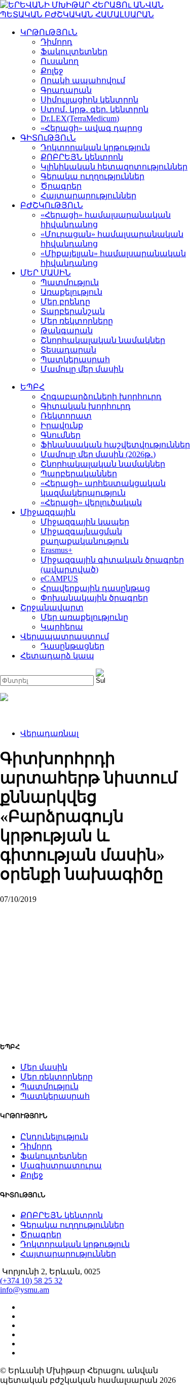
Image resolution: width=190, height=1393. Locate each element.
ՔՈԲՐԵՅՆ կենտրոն (82, 157)
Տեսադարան (68, 349)
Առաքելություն (71, 292)
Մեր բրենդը (65, 301)
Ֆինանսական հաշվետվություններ (115, 444)
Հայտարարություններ (88, 195)
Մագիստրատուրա (61, 1165)
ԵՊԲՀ (32, 386)
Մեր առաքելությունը (84, 617)
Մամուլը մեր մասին (82, 369)
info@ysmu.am (24, 1289)
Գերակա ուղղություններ (92, 176)
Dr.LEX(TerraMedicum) (80, 118)
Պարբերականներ (79, 473)
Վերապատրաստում (64, 636)
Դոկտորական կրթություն (95, 147)
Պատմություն (70, 282)
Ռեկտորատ (66, 415)
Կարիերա (62, 626)
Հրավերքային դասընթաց (95, 588)
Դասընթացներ (72, 646)
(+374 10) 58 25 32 (31, 1280)
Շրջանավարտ (52, 607)
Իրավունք (62, 425)
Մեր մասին (43, 1067)
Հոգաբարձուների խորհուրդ (101, 396)
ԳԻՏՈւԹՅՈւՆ (48, 137)
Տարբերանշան (73, 311)
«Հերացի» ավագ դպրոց (91, 128)
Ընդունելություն (54, 1136)
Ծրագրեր (61, 186)
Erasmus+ (56, 550)
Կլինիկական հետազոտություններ (114, 166)
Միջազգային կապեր (85, 521)
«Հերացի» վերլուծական (91, 502)
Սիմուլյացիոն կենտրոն (89, 99)
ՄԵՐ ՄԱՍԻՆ (45, 272)
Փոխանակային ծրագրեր (94, 598)
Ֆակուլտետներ (74, 51)
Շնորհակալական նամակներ (103, 340)
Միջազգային (47, 512)
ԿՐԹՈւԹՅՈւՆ (49, 32)
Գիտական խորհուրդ (86, 406)
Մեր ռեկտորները (77, 321)
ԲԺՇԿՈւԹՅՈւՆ (51, 205)
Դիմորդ (56, 42)
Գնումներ (61, 435)
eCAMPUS (59, 578)
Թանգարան (67, 330)
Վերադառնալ (49, 733)
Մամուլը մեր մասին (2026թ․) (98, 454)
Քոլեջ (52, 70)
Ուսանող (60, 61)
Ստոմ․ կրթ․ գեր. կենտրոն (94, 109)
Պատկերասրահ (75, 359)
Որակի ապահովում (83, 80)
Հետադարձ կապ (57, 655)
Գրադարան (66, 90)
